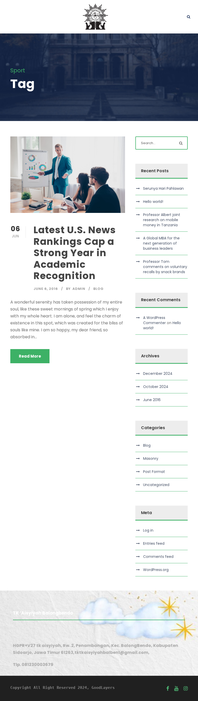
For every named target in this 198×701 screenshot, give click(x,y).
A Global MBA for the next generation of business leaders (161, 243)
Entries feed (153, 543)
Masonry (150, 458)
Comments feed (158, 556)
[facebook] (167, 688)
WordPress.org (156, 569)
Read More (30, 356)
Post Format (154, 471)
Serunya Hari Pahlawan (163, 188)
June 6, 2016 (46, 288)
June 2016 (152, 399)
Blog (98, 288)
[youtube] (176, 688)
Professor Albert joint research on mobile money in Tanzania (161, 220)
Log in (148, 530)
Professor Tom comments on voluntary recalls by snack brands (165, 266)
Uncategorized (156, 484)
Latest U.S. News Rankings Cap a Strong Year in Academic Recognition (75, 252)
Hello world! (153, 201)
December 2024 (157, 373)
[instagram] (186, 688)
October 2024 (155, 386)
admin (78, 288)
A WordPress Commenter (154, 320)
